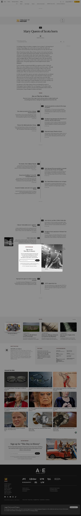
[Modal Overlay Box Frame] (40, 258)
